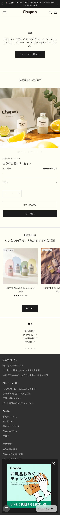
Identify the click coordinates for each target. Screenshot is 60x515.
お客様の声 (8, 421)
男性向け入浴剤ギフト (13, 365)
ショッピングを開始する (30, 54)
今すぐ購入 (30, 213)
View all (30, 308)
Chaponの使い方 (10, 431)
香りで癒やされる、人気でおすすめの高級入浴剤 (25, 375)
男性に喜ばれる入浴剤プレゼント (18, 403)
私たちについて (10, 416)
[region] (30, 333)
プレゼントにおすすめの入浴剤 (17, 393)
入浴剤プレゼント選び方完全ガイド (19, 388)
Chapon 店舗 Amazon (12, 459)
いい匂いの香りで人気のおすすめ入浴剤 (21, 370)
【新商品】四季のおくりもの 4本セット (20, 288)
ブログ (6, 436)
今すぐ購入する (30, 205)
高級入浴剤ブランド (12, 398)
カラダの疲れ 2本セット (17, 163)
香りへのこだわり (11, 426)
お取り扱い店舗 (10, 449)
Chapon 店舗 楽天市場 (13, 454)
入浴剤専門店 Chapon (11, 158)
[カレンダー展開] (6, 508)
